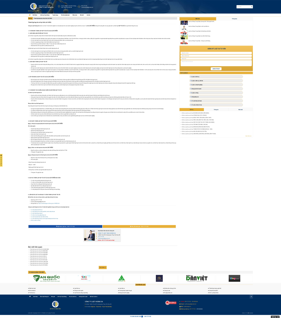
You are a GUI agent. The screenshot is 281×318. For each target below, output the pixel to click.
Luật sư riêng (195, 92)
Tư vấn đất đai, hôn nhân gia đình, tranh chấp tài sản (43, 211)
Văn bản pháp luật (65, 15)
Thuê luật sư (32, 292)
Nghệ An (93, 306)
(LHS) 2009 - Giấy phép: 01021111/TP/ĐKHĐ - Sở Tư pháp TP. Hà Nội (41, 313)
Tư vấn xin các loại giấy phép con (38, 215)
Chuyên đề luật (140, 284)
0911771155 (84, 5)
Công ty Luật (167, 290)
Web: (182, 306)
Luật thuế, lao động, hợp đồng (81, 292)
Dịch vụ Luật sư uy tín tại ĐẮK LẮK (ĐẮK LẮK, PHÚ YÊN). (194, 131)
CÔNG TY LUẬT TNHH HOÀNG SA (107, 233)
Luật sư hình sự (195, 76)
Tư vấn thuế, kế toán (197, 100)
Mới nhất (240, 109)
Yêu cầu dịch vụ (72, 296)
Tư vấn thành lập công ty (36, 213)
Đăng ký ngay (216, 68)
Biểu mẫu (75, 15)
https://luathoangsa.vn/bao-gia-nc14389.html (48, 203)
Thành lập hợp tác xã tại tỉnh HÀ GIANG (39, 265)
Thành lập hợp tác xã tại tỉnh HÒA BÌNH (39, 252)
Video (198, 18)
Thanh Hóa (98, 306)
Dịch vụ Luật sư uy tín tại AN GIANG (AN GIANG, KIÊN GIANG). (195, 113)
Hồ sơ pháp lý (32, 290)
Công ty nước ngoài (78, 290)
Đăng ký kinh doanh (196, 88)
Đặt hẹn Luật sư (93, 296)
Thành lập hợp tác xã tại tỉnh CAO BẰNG (39, 263)
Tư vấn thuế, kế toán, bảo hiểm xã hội (39, 216)
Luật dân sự (122, 288)
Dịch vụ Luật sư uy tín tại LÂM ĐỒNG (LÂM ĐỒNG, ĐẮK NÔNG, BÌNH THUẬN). (199, 133)
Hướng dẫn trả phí (83, 296)
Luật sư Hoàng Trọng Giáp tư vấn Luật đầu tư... (199, 26)
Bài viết (82, 15)
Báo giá (53, 296)
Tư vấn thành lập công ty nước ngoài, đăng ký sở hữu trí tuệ (44, 218)
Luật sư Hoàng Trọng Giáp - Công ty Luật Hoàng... (199, 40)
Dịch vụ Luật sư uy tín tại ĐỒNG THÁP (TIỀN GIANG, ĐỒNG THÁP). (196, 117)
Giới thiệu (35, 15)
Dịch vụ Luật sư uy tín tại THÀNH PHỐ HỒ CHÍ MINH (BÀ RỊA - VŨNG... (197, 129)
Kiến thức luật (32, 288)
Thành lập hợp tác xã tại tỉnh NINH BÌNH (39, 251)
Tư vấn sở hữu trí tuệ (197, 104)
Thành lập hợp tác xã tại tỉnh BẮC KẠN (38, 259)
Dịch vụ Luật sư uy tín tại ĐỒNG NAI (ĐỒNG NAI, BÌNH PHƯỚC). (196, 126)
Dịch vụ (30, 18)
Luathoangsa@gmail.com (87, 7)
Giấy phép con (195, 96)
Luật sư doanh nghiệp (197, 84)
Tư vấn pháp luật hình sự (36, 209)
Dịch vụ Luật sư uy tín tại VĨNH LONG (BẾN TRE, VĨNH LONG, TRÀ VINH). (198, 119)
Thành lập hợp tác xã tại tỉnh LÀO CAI (38, 258)
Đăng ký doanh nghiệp (124, 292)
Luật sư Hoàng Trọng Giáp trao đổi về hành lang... (199, 36)
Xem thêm (102, 267)
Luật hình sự (77, 288)
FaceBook (251, 313)
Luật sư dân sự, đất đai (197, 80)
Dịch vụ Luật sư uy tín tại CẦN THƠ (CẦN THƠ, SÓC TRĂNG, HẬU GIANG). (198, 122)
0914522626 (195, 301)
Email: (182, 304)
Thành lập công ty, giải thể (215, 288)
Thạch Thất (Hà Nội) (107, 306)
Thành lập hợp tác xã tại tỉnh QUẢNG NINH (39, 249)
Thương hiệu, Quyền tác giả (125, 290)
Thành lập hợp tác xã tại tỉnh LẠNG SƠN (39, 261)
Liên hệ (88, 15)
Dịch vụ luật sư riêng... (36, 220)
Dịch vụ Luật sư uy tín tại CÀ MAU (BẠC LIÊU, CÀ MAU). (194, 115)
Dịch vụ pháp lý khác (213, 292)
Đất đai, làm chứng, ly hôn (170, 288)
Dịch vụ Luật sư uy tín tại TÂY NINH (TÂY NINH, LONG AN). (195, 124)
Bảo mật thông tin (44, 296)
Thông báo (234, 18)
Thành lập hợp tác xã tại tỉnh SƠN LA (38, 256)
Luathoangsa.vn (187, 306)
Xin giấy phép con (168, 292)
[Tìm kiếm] (251, 6)
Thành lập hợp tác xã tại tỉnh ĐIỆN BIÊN (39, 254)
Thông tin (216, 109)
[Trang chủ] (29, 14)
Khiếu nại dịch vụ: (185, 309)
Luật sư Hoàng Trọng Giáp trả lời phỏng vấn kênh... (199, 31)
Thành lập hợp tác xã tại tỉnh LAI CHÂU (43, 18)
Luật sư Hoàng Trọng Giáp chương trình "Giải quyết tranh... (201, 21)
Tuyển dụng (55, 15)
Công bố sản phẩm (213, 290)
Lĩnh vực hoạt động (44, 15)
